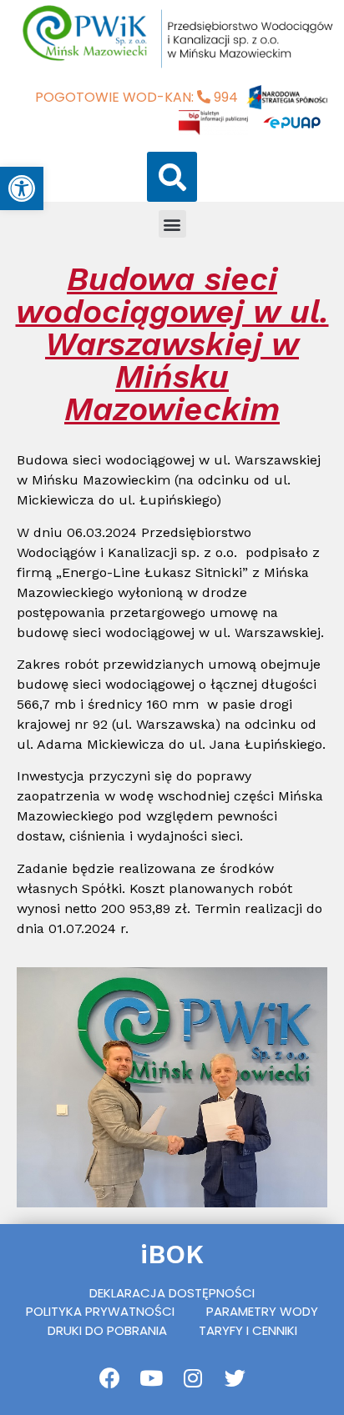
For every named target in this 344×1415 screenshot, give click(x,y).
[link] (21, 188)
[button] (172, 177)
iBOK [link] (172, 1254)
